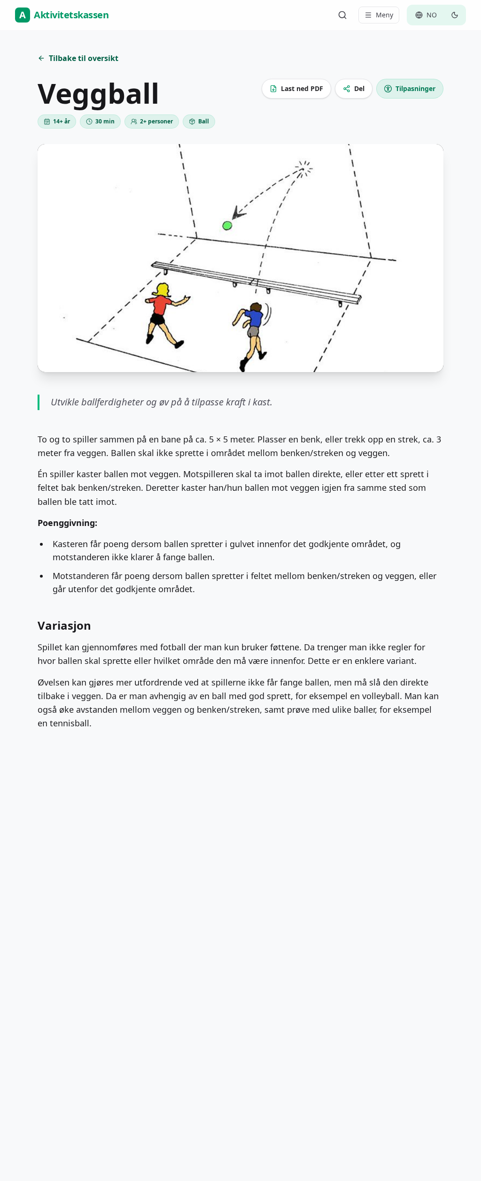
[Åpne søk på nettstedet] (342, 15)
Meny (384, 14)
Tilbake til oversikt (83, 58)
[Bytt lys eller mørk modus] (454, 15)
